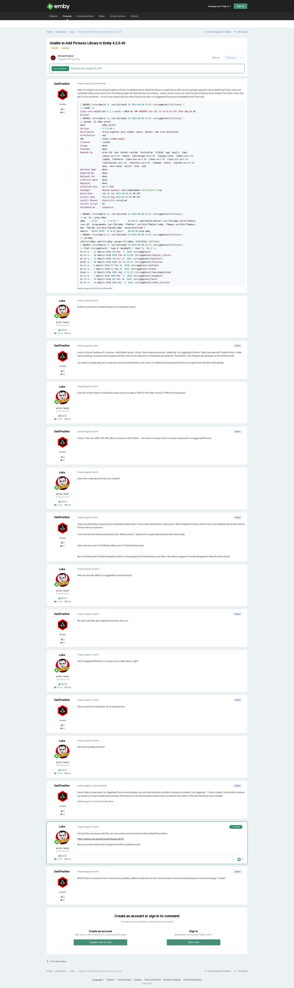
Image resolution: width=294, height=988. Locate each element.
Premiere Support (172, 980)
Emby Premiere (117, 16)
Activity (134, 16)
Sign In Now (193, 942)
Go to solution (60, 68)
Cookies (137, 980)
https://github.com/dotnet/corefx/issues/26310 (100, 839)
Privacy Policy (124, 980)
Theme (110, 980)
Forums (67, 16)
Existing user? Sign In (219, 6)
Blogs (102, 16)
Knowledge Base (85, 16)
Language (97, 980)
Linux (77, 59)
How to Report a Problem (219, 32)
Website (53, 16)
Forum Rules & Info (193, 980)
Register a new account (100, 942)
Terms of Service (152, 980)
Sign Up (240, 6)
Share (217, 58)
